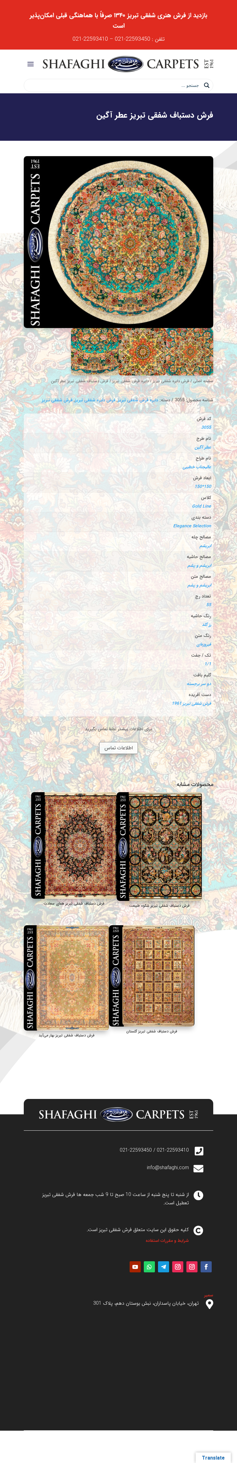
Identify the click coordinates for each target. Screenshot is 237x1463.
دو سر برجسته (199, 683)
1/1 (207, 664)
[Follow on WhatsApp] (149, 1266)
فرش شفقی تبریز (57, 400)
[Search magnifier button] (206, 85)
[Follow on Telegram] (163, 1266)
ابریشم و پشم (199, 565)
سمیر (208, 1295)
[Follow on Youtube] (135, 1266)
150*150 (202, 486)
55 (208, 605)
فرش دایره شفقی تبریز (171, 381)
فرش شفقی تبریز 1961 (191, 703)
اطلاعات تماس (118, 748)
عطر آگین (203, 447)
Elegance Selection (192, 526)
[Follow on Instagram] (192, 1266)
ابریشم (205, 545)
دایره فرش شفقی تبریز (130, 381)
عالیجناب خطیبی (197, 467)
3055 (206, 427)
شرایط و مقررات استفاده (167, 1240)
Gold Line (201, 506)
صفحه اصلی (203, 381)
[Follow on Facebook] (206, 1266)
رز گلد (206, 624)
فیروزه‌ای (204, 644)
